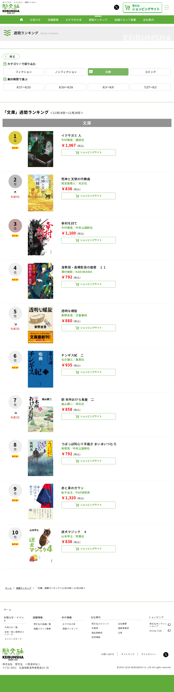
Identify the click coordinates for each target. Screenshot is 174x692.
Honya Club (156, 630)
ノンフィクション (66, 72)
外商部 (95, 628)
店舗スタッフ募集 (125, 19)
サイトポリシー (149, 654)
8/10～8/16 (66, 87)
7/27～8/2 (150, 87)
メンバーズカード (13, 638)
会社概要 (122, 623)
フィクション (23, 72)
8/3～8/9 (108, 87)
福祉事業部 (97, 632)
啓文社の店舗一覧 (42, 623)
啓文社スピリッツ (100, 623)
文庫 (108, 72)
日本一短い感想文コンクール (14, 633)
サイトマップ (127, 654)
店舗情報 (53, 19)
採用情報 (96, 637)
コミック (150, 72)
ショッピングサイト (146, 7)
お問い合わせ (107, 654)
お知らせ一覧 (11, 627)
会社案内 (148, 19)
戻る (12, 56)
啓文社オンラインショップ (158, 624)
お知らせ (35, 19)
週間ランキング (98, 19)
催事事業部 (123, 628)
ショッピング (156, 617)
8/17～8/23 (24, 87)
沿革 (120, 632)
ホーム (7, 609)
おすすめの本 (74, 19)
